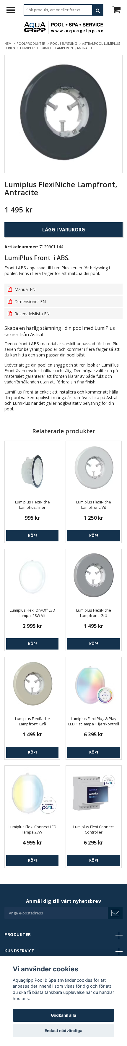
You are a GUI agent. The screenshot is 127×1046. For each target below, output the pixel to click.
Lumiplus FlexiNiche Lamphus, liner (32, 504)
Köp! (32, 535)
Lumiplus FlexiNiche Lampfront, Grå (93, 612)
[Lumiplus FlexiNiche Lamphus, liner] (32, 468)
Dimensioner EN (29, 301)
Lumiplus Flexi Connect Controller (93, 829)
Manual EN (24, 289)
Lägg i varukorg (63, 229)
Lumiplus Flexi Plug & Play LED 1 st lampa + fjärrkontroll (93, 721)
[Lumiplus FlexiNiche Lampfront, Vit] (93, 468)
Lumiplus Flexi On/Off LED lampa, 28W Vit (32, 612)
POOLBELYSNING (64, 43)
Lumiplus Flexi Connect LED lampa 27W (32, 829)
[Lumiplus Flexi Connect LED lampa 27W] (32, 793)
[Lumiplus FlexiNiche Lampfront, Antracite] (63, 114)
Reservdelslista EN (31, 313)
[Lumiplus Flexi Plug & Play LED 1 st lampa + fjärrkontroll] (93, 685)
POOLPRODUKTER (32, 43)
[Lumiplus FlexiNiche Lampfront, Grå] (93, 576)
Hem (8, 43)
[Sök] (97, 10)
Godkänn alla (63, 1015)
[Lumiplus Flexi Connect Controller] (93, 793)
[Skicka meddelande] (115, 913)
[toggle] (13, 11)
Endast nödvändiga (63, 1030)
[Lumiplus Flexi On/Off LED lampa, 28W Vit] (32, 576)
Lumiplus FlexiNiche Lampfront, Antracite (57, 48)
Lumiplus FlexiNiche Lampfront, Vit (93, 504)
